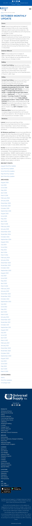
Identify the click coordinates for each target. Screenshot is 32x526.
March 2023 (4, 286)
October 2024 (5, 237)
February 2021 (5, 343)
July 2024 (4, 244)
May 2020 (4, 366)
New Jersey (4, 477)
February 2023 (5, 288)
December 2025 (6, 203)
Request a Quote (6, 456)
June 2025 (4, 216)
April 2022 (4, 312)
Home (2, 12)
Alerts (2, 377)
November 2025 (6, 206)
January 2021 (5, 345)
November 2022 (6, 296)
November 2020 (6, 350)
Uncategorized (5, 382)
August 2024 (5, 242)
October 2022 (5, 299)
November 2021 (5, 322)
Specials (17, 3)
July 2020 (4, 361)
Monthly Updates (6, 380)
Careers (18, 4)
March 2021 (4, 340)
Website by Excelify (16, 523)
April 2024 (4, 252)
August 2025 (4, 213)
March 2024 (4, 255)
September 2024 (6, 239)
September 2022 (6, 301)
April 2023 (4, 283)
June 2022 (4, 306)
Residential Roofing (7, 413)
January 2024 (5, 260)
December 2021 (5, 319)
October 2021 (5, 325)
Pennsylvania (5, 478)
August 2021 (4, 330)
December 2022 (6, 293)
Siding (3, 414)
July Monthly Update (7, 168)
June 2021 (4, 335)
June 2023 (4, 278)
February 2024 (5, 257)
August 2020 (5, 358)
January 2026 (5, 200)
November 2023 (6, 265)
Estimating (4, 437)
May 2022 (4, 309)
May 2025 (4, 218)
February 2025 (5, 226)
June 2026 (4, 187)
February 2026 (5, 198)
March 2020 (4, 371)
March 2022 (4, 314)
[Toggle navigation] (30, 9)
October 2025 (5, 208)
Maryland (4, 475)
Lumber (3, 425)
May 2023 (4, 281)
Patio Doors (4, 430)
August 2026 (4, 182)
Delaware (4, 473)
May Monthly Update (7, 173)
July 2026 (3, 185)
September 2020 (6, 356)
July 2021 (3, 332)
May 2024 (4, 250)
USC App (3, 483)
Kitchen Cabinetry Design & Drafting (12, 439)
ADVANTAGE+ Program (8, 444)
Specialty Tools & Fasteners (9, 432)
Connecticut (4, 471)
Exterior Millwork (6, 416)
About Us (4, 449)
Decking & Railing (6, 423)
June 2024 (4, 247)
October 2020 (5, 353)
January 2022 (5, 317)
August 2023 (4, 273)
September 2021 (6, 327)
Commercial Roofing (7, 418)
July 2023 (3, 275)
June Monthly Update (8, 171)
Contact (14, 4)
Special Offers (5, 466)
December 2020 (6, 348)
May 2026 (4, 190)
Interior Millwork (6, 429)
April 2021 (4, 337)
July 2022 (3, 304)
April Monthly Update (7, 176)
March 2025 (4, 224)
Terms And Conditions (11, 500)
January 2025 (5, 229)
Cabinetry (4, 421)
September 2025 (6, 211)
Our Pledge (4, 452)
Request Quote (24, 3)
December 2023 (6, 262)
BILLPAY (5, 3)
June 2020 (4, 363)
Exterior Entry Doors (7, 420)
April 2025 (4, 221)
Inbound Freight (6, 442)
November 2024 (6, 234)
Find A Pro (4, 440)
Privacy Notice (22, 500)
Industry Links (5, 454)
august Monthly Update (8, 166)
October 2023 (5, 268)
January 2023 (5, 291)
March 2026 (4, 195)
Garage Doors (5, 427)
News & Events (5, 463)
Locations (11, 3)
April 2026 (4, 193)
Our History (4, 450)
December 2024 (6, 231)
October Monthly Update (13, 17)
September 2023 (6, 270)
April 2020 (4, 369)
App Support (5, 485)
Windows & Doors (6, 411)
